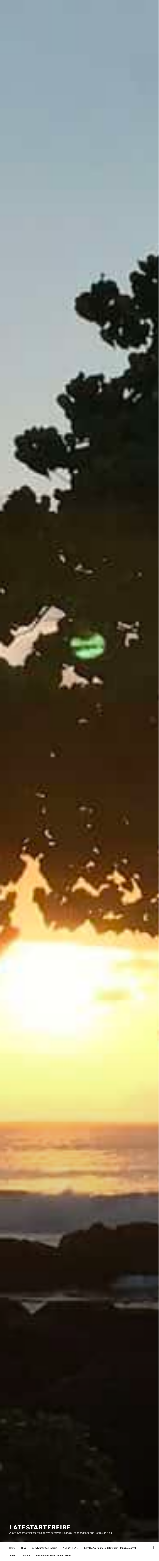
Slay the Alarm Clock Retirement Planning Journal (110, 1548)
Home (12, 1548)
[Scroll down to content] (153, 1548)
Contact (26, 1555)
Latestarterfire (40, 1527)
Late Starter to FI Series (44, 1548)
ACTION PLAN (70, 1548)
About (12, 1555)
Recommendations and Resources (53, 1555)
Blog (23, 1548)
